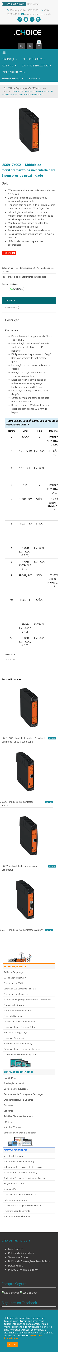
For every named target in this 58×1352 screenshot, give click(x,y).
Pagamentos (15, 1265)
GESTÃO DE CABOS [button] (33, 59)
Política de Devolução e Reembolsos (29, 1261)
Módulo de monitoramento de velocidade (27, 276)
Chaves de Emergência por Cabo (19, 1027)
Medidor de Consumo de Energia (19, 1161)
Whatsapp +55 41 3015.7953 (24, 10)
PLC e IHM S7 (10, 1077)
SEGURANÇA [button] (8, 59)
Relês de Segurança (13, 972)
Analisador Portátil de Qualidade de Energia (24, 1178)
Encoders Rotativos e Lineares (18, 1099)
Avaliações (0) (12, 307)
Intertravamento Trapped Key (18, 1043)
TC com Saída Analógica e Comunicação (22, 1205)
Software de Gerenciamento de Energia (23, 1167)
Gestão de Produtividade (16, 1088)
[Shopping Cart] (38, 46)
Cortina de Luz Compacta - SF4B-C (20, 988)
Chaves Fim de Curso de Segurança (20, 1054)
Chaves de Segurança (14, 1038)
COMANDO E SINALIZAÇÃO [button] (35, 65)
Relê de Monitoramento (15, 1200)
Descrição (10, 300)
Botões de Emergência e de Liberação (22, 1049)
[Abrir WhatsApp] (50, 1344)
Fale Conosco (15, 1249)
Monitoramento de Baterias (17, 1216)
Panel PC (8, 1121)
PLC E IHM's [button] (7, 65)
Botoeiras (8, 1105)
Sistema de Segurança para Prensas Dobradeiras (27, 999)
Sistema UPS (10, 1189)
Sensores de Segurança (15, 1032)
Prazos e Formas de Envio (23, 1269)
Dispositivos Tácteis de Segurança (20, 1021)
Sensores (8, 1110)
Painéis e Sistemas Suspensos (18, 1116)
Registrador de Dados (14, 1183)
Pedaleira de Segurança (15, 1005)
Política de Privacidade (21, 1253)
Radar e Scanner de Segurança (19, 1010)
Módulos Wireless (12, 1127)
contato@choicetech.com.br (37, 14)
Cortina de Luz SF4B (13, 983)
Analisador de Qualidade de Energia (21, 1172)
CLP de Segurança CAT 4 (20, 88)
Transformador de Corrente (17, 1210)
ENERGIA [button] (33, 78)
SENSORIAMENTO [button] (11, 78)
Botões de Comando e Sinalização (20, 1132)
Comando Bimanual (13, 1016)
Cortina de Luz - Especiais (16, 994)
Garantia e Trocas (18, 1257)
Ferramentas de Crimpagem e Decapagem (24, 1094)
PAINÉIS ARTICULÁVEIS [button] (13, 72)
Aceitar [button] (12, 1344)
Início (4, 88)
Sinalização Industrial (14, 1083)
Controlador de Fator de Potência (20, 1194)
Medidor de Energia (13, 1156)
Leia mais (52, 738)
